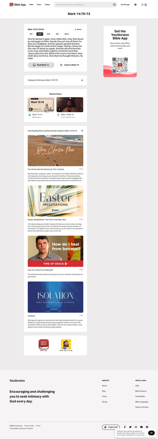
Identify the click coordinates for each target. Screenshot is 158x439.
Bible (31, 4)
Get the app (125, 4)
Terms (38, 426)
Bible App (43, 350)
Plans (39, 4)
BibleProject (36, 117)
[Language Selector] (135, 4)
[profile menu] (144, 4)
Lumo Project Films (68, 117)
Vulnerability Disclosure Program (21, 428)
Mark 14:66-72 (69, 114)
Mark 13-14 (39, 114)
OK (151, 433)
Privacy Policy (29, 426)
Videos (47, 4)
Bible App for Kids (66, 350)
